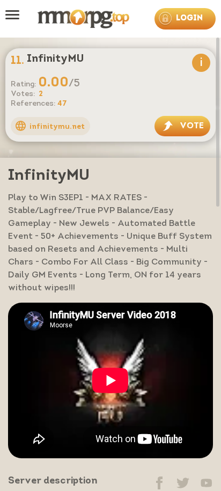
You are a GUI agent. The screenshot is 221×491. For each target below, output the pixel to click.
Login (189, 18)
